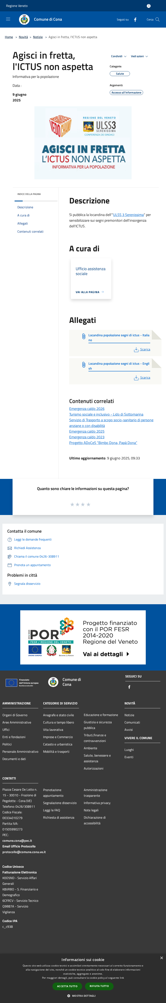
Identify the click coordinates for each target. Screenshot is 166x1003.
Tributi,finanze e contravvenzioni (95, 738)
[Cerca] (157, 19)
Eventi (129, 757)
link (122, 977)
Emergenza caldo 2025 (86, 431)
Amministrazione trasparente (95, 792)
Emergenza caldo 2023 (86, 437)
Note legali (91, 810)
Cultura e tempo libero (58, 722)
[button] (83, 995)
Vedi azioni (137, 56)
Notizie (38, 36)
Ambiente (90, 748)
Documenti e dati (14, 758)
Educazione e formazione (101, 714)
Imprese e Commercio (58, 736)
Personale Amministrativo (20, 751)
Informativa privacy (97, 802)
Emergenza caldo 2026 (86, 408)
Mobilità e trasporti (56, 751)
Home (9, 36)
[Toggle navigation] (8, 19)
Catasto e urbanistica (57, 744)
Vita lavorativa (53, 729)
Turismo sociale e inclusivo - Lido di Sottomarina (106, 414)
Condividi (117, 56)
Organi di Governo (14, 715)
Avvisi (129, 729)
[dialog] (83, 978)
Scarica (145, 349)
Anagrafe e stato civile (58, 715)
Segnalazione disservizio (60, 802)
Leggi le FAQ (51, 810)
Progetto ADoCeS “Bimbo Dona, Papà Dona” (103, 442)
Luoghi (129, 749)
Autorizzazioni (93, 768)
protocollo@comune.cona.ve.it (24, 851)
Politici (7, 744)
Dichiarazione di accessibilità (95, 820)
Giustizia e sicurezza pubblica (98, 725)
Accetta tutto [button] (67, 986)
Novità (23, 36)
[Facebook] (134, 19)
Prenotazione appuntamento (53, 792)
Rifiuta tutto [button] (99, 986)
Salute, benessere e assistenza (97, 758)
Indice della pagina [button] (29, 194)
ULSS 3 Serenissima (128, 214)
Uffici (6, 729)
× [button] (161, 958)
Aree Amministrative (16, 722)
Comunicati (132, 722)
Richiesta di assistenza (58, 817)
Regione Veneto (17, 5)
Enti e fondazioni (14, 736)
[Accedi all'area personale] (148, 6)
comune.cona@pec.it (17, 840)
